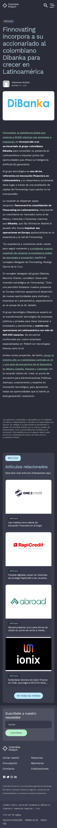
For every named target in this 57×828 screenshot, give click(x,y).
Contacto (8, 768)
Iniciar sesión (11, 757)
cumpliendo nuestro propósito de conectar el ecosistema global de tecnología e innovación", (28, 253)
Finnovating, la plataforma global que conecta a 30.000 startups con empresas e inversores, (27, 137)
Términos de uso (31, 820)
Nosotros (37, 757)
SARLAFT (44, 820)
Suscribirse (16, 732)
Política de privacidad (12, 820)
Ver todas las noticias (28, 695)
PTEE (4, 824)
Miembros (37, 763)
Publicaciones (40, 768)
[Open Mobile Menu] (51, 5)
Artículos (8, 21)
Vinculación (10, 763)
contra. (18, 815)
